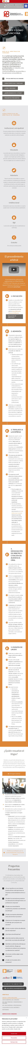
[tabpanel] (14, 812)
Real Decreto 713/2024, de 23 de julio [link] (13, 282)
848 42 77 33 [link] (10, 5)
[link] (26, 6)
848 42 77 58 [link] (18, 5)
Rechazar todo (14, 1042)
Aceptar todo (14, 1033)
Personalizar (14, 1037)
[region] (14, 1030)
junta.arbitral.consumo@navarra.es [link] (15, 6)
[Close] (26, 1018)
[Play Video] (14, 269)
